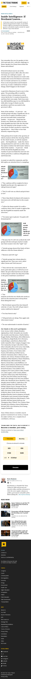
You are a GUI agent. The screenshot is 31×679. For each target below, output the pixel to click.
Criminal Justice (5, 575)
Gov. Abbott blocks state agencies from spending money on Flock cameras (19, 522)
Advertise (3, 555)
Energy (2, 583)
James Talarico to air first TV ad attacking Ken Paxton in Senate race (20, 504)
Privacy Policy (4, 631)
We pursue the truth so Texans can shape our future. (9, 561)
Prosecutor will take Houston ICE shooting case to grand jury (20, 513)
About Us (3, 610)
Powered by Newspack (7, 674)
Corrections (4, 634)
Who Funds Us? (5, 619)
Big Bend (22, 6)
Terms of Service (5, 629)
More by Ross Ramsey (24, 494)
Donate (24, 2)
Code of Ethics (4, 626)
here (13, 419)
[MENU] (28, 3)
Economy (3, 580)
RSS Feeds (3, 643)
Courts (2, 573)
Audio (2, 638)
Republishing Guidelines (7, 624)
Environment (4, 585)
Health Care (4, 587)
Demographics (4, 578)
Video (2, 641)
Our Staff (3, 612)
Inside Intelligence (6, 13)
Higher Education (5, 590)
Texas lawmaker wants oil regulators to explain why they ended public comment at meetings (20, 533)
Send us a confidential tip (7, 557)
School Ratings (13, 6)
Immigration (4, 592)
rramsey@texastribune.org (15, 480)
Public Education (5, 597)
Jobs (2, 617)
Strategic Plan (4, 622)
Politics (2, 594)
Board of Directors (5, 614)
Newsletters (4, 636)
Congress (3, 571)
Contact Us (3, 552)
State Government (5, 599)
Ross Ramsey (5, 31)
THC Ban (29, 6)
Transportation (5, 602)
